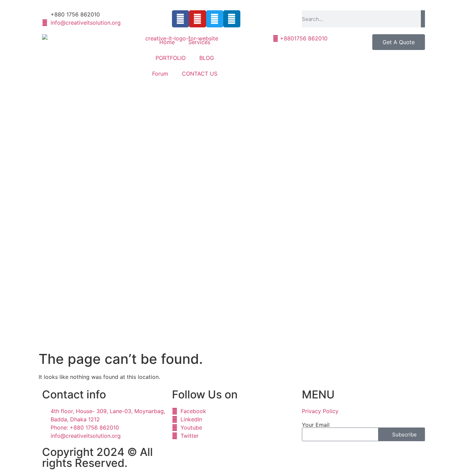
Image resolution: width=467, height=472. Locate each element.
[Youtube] (197, 18)
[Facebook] (180, 18)
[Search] (423, 18)
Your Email (316, 425)
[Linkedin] (231, 18)
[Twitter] (214, 18)
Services (199, 42)
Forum (160, 73)
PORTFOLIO (171, 57)
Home (167, 42)
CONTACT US (199, 73)
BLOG (206, 57)
